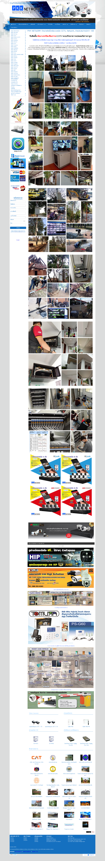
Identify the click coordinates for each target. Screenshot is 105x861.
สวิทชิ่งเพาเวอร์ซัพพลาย (71, 730)
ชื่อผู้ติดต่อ (12, 204)
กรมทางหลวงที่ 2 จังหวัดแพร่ (36, 785)
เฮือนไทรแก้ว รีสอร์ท (36, 819)
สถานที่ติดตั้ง (13, 211)
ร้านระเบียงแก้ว (69, 819)
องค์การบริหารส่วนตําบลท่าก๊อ (85, 762)
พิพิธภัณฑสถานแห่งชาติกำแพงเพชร (36, 808)
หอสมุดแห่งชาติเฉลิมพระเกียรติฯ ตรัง (85, 797)
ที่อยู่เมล (12, 219)
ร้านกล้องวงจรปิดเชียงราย (27, 851)
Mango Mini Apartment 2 (36, 829)
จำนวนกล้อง (13, 207)
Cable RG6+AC (86, 727)
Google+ (18, 240)
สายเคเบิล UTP (33, 730)
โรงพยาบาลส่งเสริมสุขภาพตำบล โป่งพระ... (85, 774)
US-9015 (36, 743)
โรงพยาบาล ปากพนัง (69, 829)
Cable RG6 (70, 727)
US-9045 (51, 743)
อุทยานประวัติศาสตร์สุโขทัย (36, 796)
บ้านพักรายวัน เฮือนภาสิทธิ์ (53, 808)
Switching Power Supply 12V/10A (86, 744)
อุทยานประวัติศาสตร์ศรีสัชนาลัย (85, 785)
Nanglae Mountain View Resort (69, 809)
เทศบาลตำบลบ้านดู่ (53, 762)
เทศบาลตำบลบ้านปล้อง (53, 774)
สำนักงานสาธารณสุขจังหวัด (69, 774)
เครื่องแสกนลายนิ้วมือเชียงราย (35, 543)
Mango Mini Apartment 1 (85, 819)
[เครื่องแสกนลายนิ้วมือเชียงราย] (61, 531)
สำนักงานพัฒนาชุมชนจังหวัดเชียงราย (36, 774)
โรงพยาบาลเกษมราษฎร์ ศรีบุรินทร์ (69, 785)
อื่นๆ (11, 223)
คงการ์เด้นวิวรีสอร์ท (85, 808)
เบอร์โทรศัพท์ (13, 215)
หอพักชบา (85, 829)
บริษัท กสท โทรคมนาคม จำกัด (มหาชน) (36, 763)
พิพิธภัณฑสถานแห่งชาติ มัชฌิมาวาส (69, 797)
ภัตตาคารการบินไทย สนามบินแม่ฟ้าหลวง (69, 763)
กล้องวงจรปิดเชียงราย (18, 851)
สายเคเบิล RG (68, 713)
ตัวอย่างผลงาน (33, 749)
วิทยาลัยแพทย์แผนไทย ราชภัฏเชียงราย (53, 786)
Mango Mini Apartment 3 (52, 829)
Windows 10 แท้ (35, 851)
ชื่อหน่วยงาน (13, 200)
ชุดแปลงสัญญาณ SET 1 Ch (35, 727)
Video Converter (34, 713)
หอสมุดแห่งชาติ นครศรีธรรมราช (53, 796)
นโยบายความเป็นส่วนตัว (18, 231)
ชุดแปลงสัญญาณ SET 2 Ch (51, 727)
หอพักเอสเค (52, 819)
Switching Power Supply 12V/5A (70, 744)
